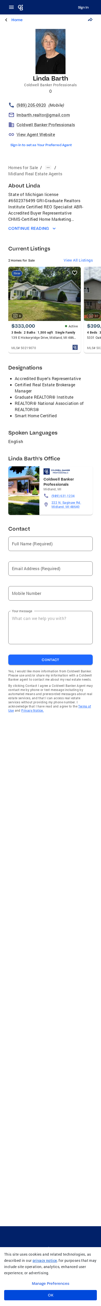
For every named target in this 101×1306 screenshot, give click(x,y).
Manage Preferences (50, 1283)
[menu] (13, 7)
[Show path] (48, 168)
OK (50, 1295)
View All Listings (78, 260)
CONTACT (50, 660)
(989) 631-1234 (63, 496)
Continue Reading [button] (28, 228)
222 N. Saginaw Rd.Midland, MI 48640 (66, 504)
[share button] (90, 19)
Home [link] (17, 19)
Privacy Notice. (32, 710)
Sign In (83, 7)
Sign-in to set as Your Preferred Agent (41, 145)
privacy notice (45, 1260)
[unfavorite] (74, 273)
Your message (22, 611)
